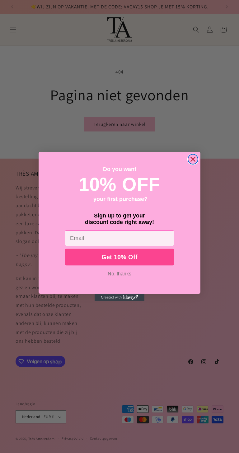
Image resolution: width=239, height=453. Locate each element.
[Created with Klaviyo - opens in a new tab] (119, 297)
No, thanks (119, 273)
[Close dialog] (193, 159)
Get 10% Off (119, 257)
